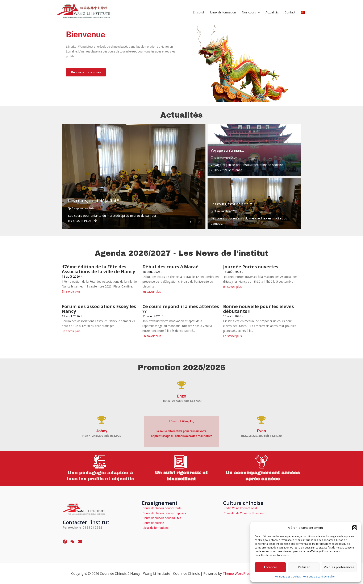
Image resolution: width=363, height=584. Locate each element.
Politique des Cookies (288, 576)
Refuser (304, 567)
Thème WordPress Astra (242, 573)
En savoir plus (61, 221)
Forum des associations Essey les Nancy (99, 309)
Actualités (272, 12)
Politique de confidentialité (319, 576)
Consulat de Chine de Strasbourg (244, 513)
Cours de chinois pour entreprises (164, 513)
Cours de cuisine (153, 523)
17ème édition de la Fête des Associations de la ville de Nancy (98, 269)
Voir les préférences (339, 567)
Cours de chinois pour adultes (161, 518)
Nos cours (249, 12)
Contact (290, 12)
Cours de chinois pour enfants (162, 508)
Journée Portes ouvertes (250, 266)
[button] (354, 528)
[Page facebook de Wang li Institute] (65, 541)
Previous (191, 222)
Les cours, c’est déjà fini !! (75, 200)
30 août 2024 (205, 208)
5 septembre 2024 (65, 208)
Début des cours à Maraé (170, 266)
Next (199, 222)
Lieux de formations (155, 527)
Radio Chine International (240, 508)
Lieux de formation (223, 12)
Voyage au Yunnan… (227, 150)
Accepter (270, 567)
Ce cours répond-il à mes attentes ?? (180, 309)
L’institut (198, 12)
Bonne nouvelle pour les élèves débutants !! (258, 309)
